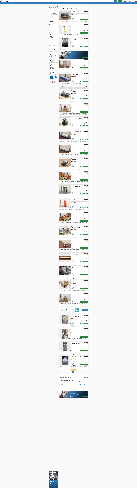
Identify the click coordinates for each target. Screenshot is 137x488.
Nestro (51, 30)
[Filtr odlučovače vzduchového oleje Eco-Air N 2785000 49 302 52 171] (65, 135)
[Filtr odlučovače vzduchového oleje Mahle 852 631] (65, 149)
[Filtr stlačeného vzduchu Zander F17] (65, 176)
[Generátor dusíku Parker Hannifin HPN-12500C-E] (65, 346)
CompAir (51, 36)
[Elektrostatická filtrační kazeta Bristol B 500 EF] (65, 15)
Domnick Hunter (52, 37)
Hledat (116, 1)
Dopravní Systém (61, 385)
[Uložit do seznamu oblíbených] (87, 12)
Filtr (52, 9)
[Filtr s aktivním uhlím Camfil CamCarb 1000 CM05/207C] (65, 333)
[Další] (70, 15)
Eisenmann (51, 38)
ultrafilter (51, 32)
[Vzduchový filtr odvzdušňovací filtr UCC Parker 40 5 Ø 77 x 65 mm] (65, 244)
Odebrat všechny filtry (75, 8)
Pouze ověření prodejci (53, 74)
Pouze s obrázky (52, 72)
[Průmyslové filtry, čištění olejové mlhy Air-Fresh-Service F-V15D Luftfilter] (65, 360)
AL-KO (51, 33)
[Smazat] (67, 8)
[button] (136, 1)
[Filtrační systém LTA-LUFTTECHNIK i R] (65, 270)
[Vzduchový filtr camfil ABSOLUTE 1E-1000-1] (65, 230)
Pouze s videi (52, 73)
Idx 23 (70, 387)
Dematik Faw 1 (61, 384)
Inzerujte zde (54, 469)
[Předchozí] (86, 86)
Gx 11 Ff (70, 385)
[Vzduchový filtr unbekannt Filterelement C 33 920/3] (65, 122)
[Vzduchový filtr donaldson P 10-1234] (65, 108)
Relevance (84, 6)
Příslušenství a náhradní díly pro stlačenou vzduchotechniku (54, 13)
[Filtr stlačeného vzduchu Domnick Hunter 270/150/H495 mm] (65, 203)
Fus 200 (70, 381)
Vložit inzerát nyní (84, 57)
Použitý (51, 65)
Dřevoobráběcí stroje (53, 19)
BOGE (51, 34)
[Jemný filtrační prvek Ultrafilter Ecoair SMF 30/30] (65, 77)
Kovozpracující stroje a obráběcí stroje (53, 17)
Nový (51, 64)
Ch (59, 381)
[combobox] (53, 59)
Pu (79, 387)
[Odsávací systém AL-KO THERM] (65, 42)
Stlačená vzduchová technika (53, 8)
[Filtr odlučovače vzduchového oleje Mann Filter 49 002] (65, 64)
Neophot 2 (80, 381)
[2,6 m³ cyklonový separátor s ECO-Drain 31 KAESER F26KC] (65, 29)
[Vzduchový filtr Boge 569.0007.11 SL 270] (65, 94)
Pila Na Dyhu (80, 385)
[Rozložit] (73, 23)
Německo (52, 60)
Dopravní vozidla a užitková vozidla (53, 18)
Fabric (60, 387)
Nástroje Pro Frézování (82, 384)
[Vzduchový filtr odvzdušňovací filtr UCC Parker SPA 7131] (65, 162)
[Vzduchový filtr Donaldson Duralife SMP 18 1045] (65, 298)
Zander (51, 31)
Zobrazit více (74, 388)
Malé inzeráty (52, 68)
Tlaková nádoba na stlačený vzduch (54, 14)
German (70, 384)
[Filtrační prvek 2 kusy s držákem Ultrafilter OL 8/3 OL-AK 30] (65, 190)
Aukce (51, 69)
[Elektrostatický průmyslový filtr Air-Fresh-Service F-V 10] (65, 319)
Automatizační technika (53, 20)
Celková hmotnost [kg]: (51, 50)
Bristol (51, 35)
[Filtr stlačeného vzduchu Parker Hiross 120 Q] (65, 258)
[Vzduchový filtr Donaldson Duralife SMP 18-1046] (65, 284)
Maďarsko (52, 61)
